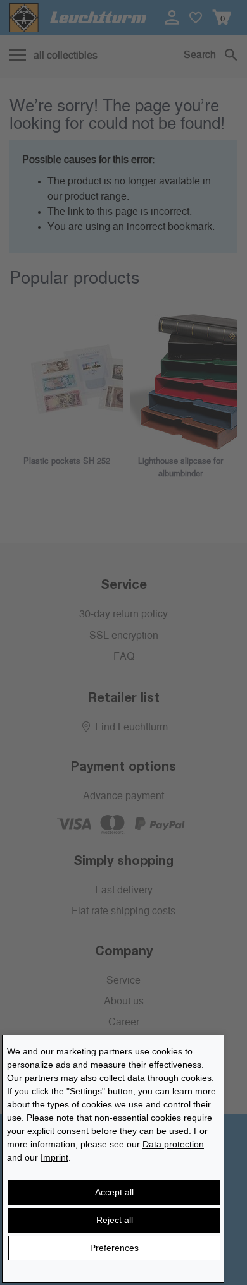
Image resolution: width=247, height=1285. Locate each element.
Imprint (54, 1157)
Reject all (114, 1220)
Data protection (173, 1144)
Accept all (114, 1192)
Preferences (114, 1248)
